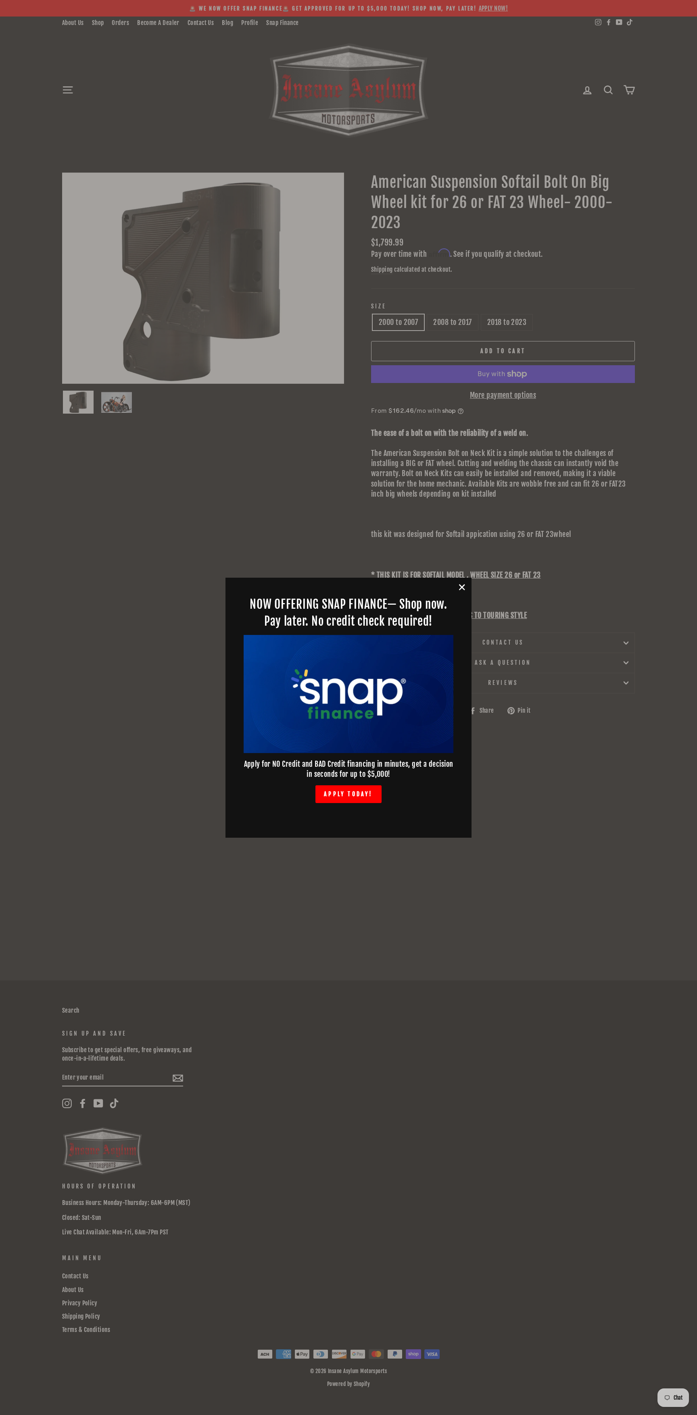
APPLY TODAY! (348, 794)
